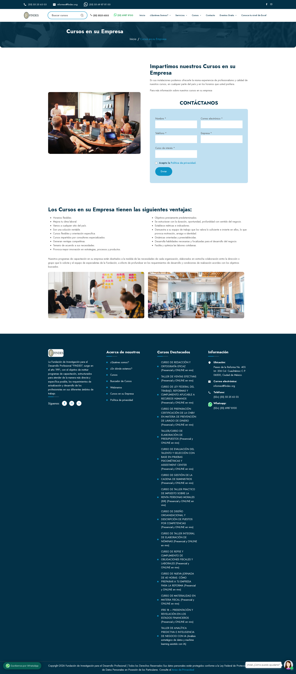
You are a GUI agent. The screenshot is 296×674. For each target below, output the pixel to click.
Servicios (180, 15)
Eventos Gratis (227, 15)
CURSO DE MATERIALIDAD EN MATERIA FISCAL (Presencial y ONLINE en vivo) (178, 599)
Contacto (210, 15)
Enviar (164, 171)
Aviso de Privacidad (183, 670)
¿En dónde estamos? (121, 368)
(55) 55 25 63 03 (37, 4)
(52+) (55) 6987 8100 (225, 408)
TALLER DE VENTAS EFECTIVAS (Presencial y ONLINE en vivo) (178, 378)
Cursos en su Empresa (122, 393)
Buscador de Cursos (121, 381)
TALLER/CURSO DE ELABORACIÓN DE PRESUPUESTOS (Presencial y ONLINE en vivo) (177, 437)
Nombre (160, 118)
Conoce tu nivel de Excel (253, 15)
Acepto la (177, 163)
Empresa (206, 133)
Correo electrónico (212, 118)
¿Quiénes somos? (119, 362)
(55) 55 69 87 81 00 (100, 4)
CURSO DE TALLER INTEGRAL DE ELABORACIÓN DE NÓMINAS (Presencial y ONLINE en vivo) (179, 539)
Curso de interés (165, 148)
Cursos (195, 15)
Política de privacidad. (183, 163)
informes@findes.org (67, 4)
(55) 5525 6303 (101, 15)
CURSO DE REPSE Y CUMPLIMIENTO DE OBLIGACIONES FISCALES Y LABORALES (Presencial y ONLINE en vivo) (177, 559)
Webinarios (116, 387)
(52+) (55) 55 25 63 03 (226, 397)
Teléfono (160, 133)
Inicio (142, 15)
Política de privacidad (121, 400)
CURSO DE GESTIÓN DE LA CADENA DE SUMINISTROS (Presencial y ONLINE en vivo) (177, 479)
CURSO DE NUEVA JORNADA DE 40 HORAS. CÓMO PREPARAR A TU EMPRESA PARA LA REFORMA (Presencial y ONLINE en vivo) (178, 581)
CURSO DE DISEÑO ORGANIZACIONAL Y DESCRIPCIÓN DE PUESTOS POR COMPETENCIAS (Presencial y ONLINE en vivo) (177, 519)
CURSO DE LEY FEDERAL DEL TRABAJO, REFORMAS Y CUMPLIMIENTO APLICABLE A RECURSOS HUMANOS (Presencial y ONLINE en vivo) (178, 394)
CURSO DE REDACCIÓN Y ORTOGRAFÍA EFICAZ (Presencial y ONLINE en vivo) (177, 366)
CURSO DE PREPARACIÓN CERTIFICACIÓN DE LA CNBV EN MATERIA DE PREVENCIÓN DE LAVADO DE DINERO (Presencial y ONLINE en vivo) (178, 416)
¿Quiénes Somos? (159, 15)
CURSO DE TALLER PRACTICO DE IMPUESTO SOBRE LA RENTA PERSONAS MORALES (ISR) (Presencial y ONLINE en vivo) (178, 497)
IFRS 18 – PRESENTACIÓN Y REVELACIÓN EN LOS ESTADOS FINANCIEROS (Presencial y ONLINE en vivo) (177, 616)
